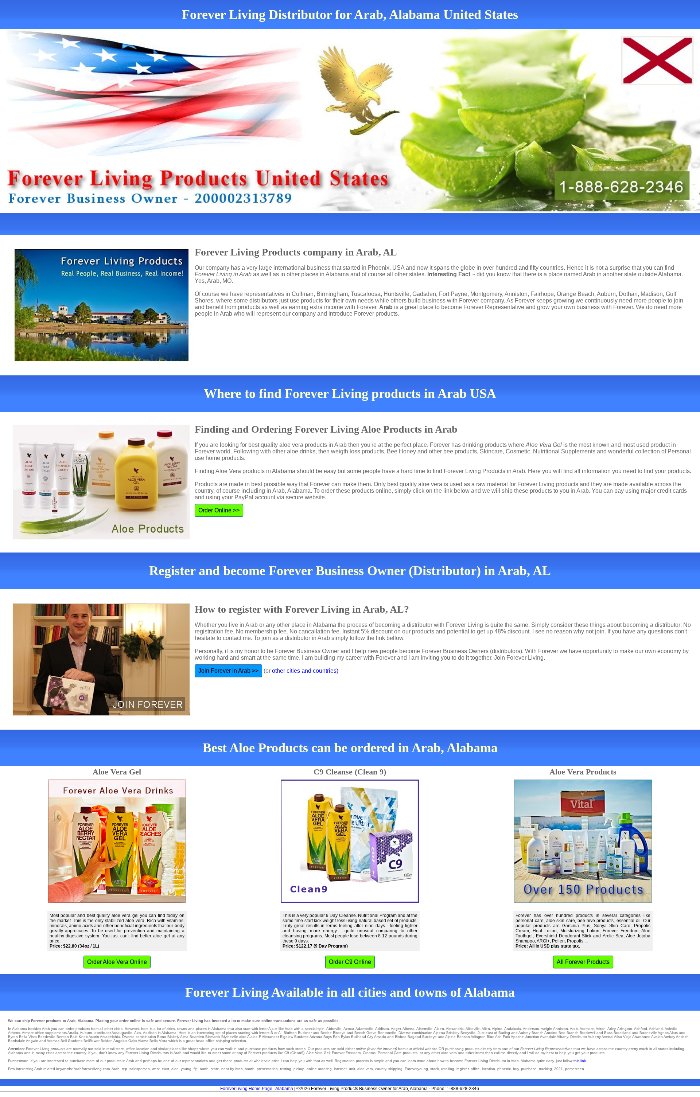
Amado (380, 1037)
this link (579, 1061)
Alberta (408, 1029)
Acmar (348, 1029)
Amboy (669, 1037)
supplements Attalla (61, 1033)
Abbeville (334, 1029)
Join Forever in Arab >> (228, 671)
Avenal (607, 1037)
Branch (538, 1033)
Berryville (467, 1033)
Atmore (28, 1033)
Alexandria (455, 1029)
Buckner (305, 1033)
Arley (611, 1029)
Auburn (86, 1033)
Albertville (424, 1029)
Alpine (497, 1029)
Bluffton (290, 1033)
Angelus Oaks (125, 1041)
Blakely (173, 1037)
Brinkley (452, 1033)
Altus (673, 1033)
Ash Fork (502, 1037)
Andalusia (512, 1029)
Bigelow (286, 1037)
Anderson (531, 1029)
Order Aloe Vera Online (117, 962)
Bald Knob (79, 1037)
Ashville (671, 1029)
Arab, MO (219, 281)
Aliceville (473, 1029)
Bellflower (91, 1041)
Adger (396, 1029)
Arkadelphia (110, 1037)
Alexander (270, 1037)
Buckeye (429, 1037)
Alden (439, 1029)
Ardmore (587, 1029)
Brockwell (587, 1033)
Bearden (197, 1037)
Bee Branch (569, 1033)
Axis (137, 1033)
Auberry (594, 1037)
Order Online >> (219, 510)
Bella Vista (28, 1037)
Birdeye (339, 1033)
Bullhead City (362, 1037)
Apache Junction (525, 1037)
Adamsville (364, 1029)
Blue (490, 1037)
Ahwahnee (641, 1037)
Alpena (439, 1033)
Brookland (622, 1033)
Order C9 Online (350, 962)
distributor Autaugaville (113, 1033)
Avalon (657, 1037)
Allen (486, 1029)
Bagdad (414, 1037)
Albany (562, 1037)
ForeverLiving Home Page (246, 1088)
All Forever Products (583, 962)
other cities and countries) (305, 671)
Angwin (32, 1041)
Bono (161, 1037)
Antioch (682, 1037)
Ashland (656, 1029)
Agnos (663, 1033)
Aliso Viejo (622, 1037)
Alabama (284, 1088)
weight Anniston (554, 1029)
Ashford (640, 1029)
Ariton (601, 1029)
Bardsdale (16, 1041)
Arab (574, 1029)
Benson (463, 1037)
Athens (14, 1033)
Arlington (624, 1029)
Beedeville (46, 1037)
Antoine (550, 1033)
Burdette (301, 1037)
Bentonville (387, 1033)
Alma (184, 1037)
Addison (382, 1029)
